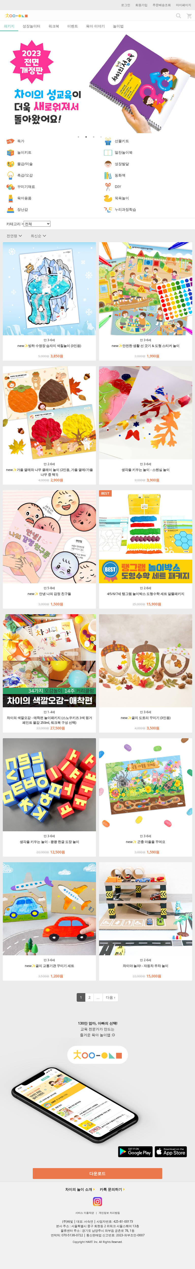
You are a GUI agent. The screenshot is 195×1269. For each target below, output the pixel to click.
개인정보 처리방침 (109, 1212)
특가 (20, 140)
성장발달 (122, 163)
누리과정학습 (125, 209)
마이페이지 (183, 5)
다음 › (110, 997)
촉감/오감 (25, 175)
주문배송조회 (162, 5)
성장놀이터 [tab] (31, 26)
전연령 (12, 235)
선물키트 (122, 140)
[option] (97, 82)
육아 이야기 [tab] (95, 26)
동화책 (120, 175)
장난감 (22, 209)
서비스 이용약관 (84, 1212)
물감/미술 (25, 163)
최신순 (36, 235)
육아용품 (24, 198)
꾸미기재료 (26, 186)
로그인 (125, 5)
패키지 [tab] (9, 26)
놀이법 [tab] (118, 26)
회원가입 (141, 5)
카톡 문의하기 (111, 1189)
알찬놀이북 (124, 152)
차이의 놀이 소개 (78, 1189)
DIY (118, 186)
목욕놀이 (122, 198)
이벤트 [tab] (72, 26)
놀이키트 (24, 152)
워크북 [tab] (53, 26)
